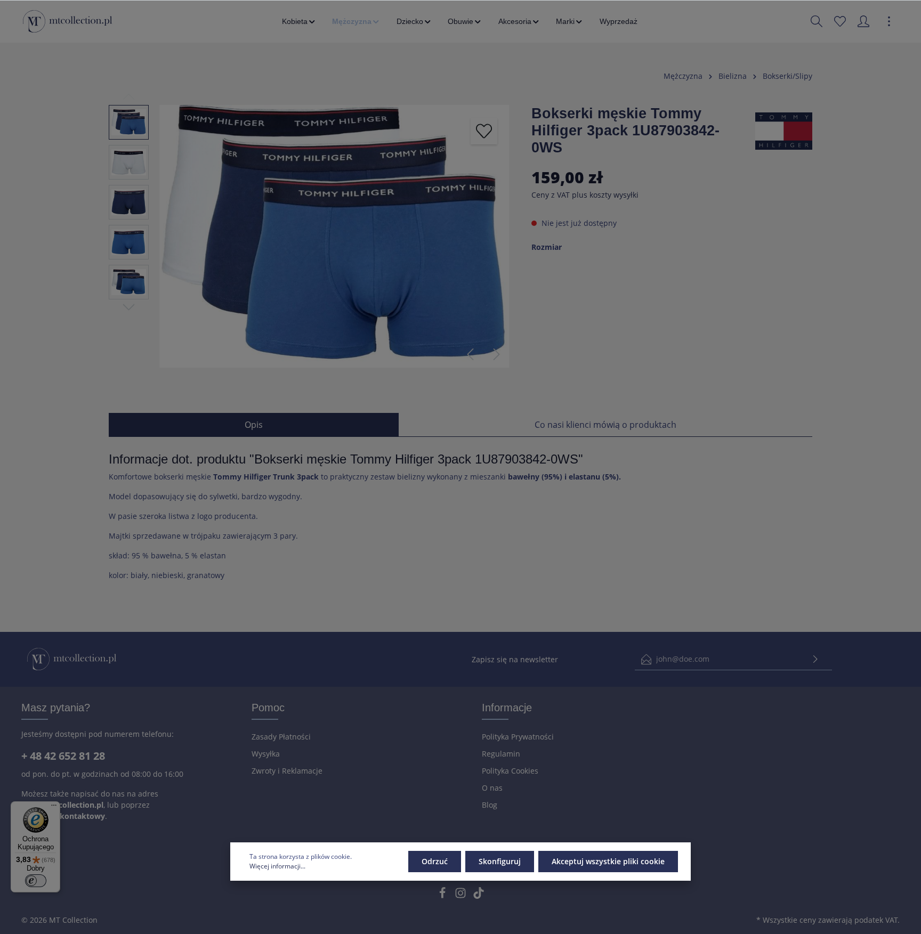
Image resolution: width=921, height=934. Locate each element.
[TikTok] (478, 896)
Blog (489, 805)
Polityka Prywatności (518, 737)
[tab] (254, 424)
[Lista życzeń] (840, 21)
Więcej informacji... (277, 866)
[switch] (35, 880)
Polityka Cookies (510, 771)
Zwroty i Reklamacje (287, 771)
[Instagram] (461, 896)
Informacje (507, 707)
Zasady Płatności (281, 737)
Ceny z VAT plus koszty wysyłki (585, 195)
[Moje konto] (863, 21)
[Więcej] (889, 21)
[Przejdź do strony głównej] (67, 21)
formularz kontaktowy (63, 816)
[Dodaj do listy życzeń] (484, 131)
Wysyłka (266, 754)
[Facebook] (443, 896)
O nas (492, 788)
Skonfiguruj (500, 861)
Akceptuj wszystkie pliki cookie (608, 861)
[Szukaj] (816, 21)
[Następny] (496, 354)
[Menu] (53, 807)
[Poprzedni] (470, 354)
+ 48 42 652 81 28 (63, 756)
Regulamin (501, 754)
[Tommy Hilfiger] (783, 130)
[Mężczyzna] (356, 21)
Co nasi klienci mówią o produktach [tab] (605, 425)
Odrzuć (435, 861)
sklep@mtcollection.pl (62, 805)
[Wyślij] (815, 659)
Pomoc (268, 707)
